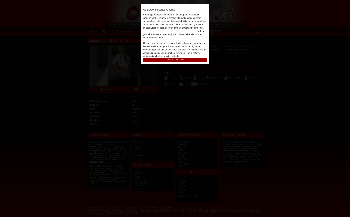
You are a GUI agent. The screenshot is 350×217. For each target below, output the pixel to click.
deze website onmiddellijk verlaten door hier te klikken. (169, 31)
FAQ (182, 56)
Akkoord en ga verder (175, 60)
